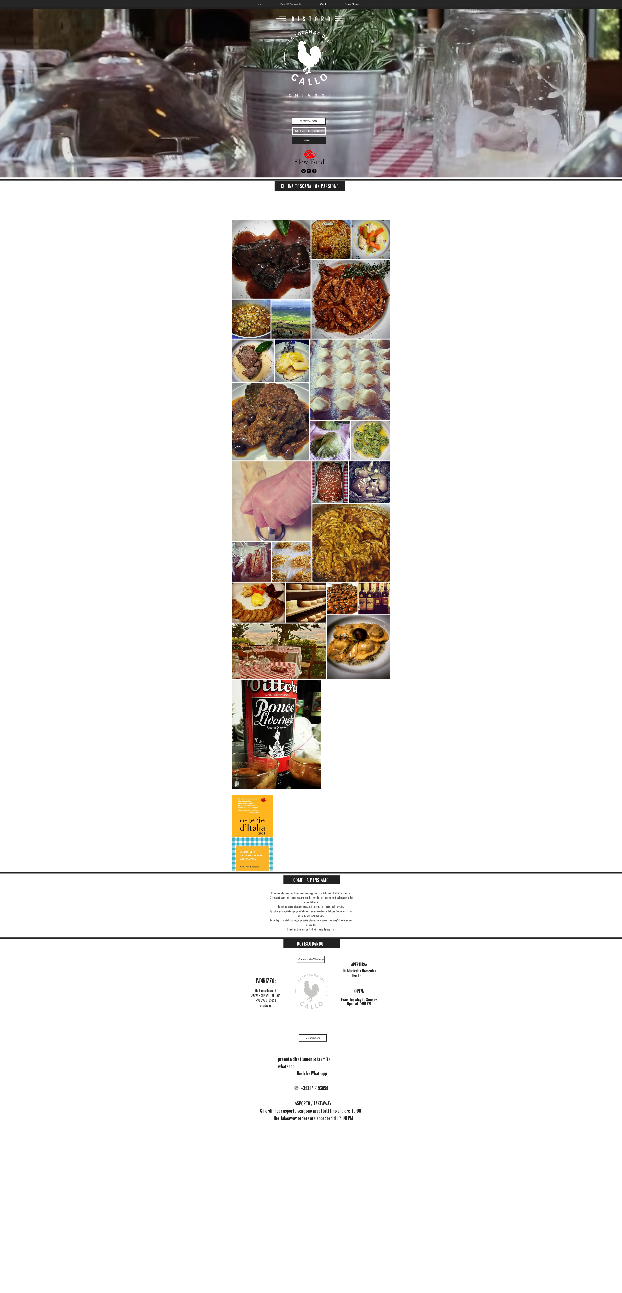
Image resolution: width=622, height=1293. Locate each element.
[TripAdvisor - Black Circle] (303, 171)
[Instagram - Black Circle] (309, 171)
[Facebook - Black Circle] (314, 171)
